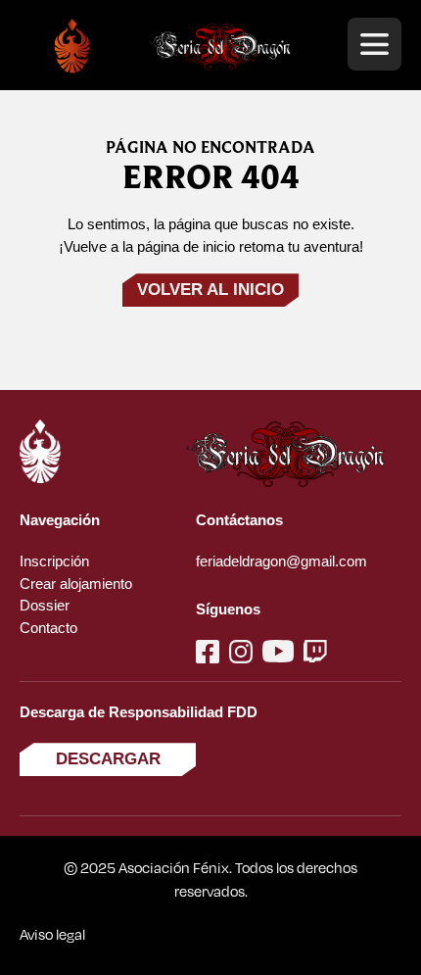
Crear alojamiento (76, 583)
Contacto (48, 627)
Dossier (45, 605)
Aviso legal (52, 934)
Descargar (108, 759)
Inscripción (54, 561)
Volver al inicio (210, 289)
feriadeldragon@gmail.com (281, 561)
